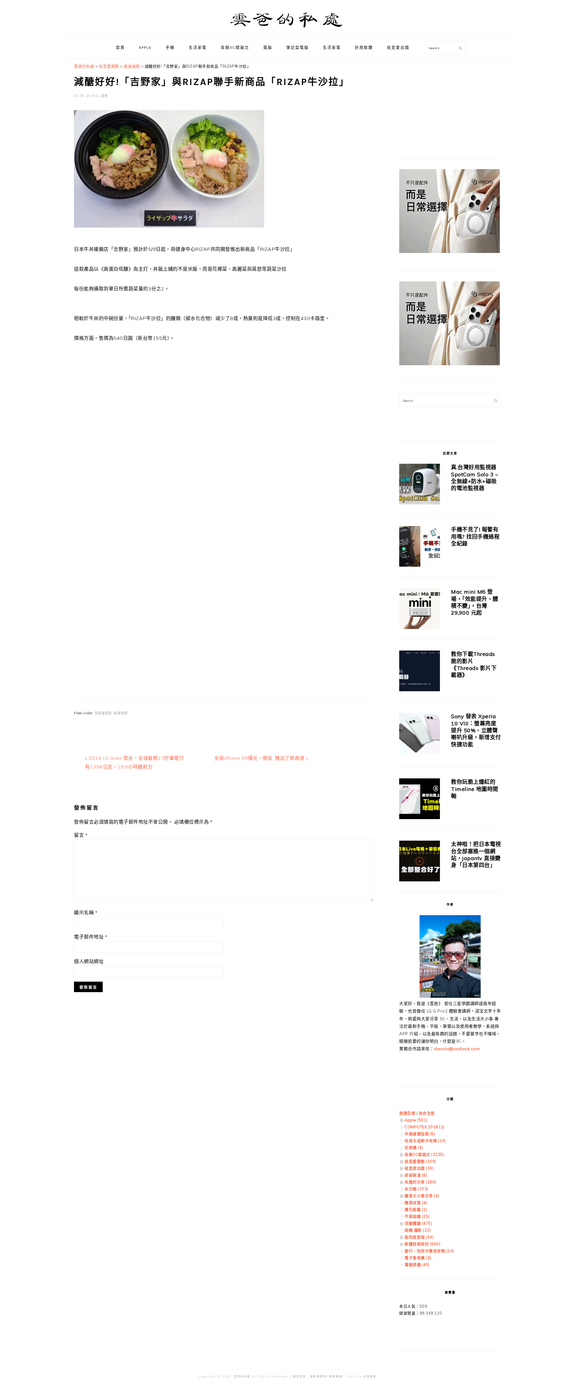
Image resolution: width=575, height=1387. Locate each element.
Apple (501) (416, 1120)
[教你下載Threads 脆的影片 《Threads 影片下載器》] (419, 672)
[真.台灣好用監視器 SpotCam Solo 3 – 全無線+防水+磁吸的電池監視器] (419, 485)
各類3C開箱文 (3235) (424, 1154)
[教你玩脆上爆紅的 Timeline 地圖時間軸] (419, 799)
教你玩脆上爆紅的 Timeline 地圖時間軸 (474, 788)
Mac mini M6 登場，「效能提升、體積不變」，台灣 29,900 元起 (474, 602)
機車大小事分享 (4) (422, 1195)
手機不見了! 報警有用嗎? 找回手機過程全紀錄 (475, 536)
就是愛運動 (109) (420, 1161)
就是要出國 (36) (419, 1168)
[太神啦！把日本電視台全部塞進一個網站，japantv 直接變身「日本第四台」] (419, 862)
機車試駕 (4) (416, 1202)
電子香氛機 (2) (418, 1257)
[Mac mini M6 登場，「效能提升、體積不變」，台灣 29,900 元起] (419, 609)
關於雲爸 (299, 1376)
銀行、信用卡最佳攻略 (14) (429, 1250)
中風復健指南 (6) (420, 1133)
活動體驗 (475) (418, 1223)
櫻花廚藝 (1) (416, 1209)
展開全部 (407, 1113)
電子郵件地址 (90, 937)
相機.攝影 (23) (418, 1230)
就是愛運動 (103, 713)
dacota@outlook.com (457, 1048)
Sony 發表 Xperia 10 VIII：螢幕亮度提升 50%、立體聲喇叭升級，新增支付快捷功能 (476, 730)
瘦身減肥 (121, 713)
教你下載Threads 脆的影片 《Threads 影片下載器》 (474, 664)
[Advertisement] (224, 413)
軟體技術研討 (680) (422, 1244)
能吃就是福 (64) (419, 1237)
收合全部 (427, 1113)
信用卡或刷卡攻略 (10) (425, 1140)
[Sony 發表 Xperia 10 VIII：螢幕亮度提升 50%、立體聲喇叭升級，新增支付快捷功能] (419, 734)
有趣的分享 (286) (420, 1182)
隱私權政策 (318, 1376)
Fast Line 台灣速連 (361, 1376)
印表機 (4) (414, 1147)
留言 (80, 835)
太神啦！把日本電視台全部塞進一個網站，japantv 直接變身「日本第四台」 (476, 854)
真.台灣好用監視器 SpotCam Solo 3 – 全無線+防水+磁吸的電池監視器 (474, 478)
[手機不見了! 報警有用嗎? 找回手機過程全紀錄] (419, 547)
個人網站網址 (89, 961)
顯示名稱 (85, 912)
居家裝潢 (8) (416, 1175)
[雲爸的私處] (287, 30)
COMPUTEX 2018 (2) (424, 1126)
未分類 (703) (416, 1188)
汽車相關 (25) (417, 1216)
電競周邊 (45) (417, 1264)
